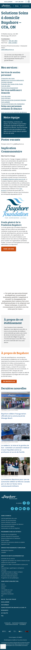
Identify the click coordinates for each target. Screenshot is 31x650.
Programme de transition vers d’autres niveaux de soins (15, 560)
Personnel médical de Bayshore (9, 576)
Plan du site (7, 623)
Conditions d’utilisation (11, 624)
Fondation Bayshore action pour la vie (14, 179)
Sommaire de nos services (8, 558)
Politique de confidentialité (19, 623)
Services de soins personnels (8, 520)
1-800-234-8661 (12, 43)
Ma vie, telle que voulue (8, 599)
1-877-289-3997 (19, 1)
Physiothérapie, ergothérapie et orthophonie (12, 568)
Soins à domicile (6, 515)
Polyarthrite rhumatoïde (7, 594)
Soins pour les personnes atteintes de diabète (13, 542)
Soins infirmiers (5, 98)
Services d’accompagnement (9, 88)
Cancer (3, 584)
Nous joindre (8, 1)
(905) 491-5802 (13, 41)
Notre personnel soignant (7, 526)
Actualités (4, 613)
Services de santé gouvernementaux (12, 556)
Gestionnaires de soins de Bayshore (10, 528)
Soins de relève (5, 86)
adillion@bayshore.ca (7, 49)
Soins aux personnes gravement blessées (13, 100)
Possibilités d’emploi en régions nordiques (12, 572)
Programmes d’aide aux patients (11, 531)
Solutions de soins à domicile (8, 562)
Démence (3, 586)
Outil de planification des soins (9, 518)
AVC (2, 596)
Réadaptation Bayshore (7, 550)
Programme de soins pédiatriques (10, 578)
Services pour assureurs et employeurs (13, 547)
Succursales (5, 604)
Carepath (3, 552)
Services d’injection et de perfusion (10, 536)
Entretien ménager (6, 82)
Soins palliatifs (5, 102)
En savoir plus (10, 381)
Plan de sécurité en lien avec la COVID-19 (13, 607)
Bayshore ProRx (5, 544)
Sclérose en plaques (6, 592)
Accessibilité (23, 624)
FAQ (2, 615)
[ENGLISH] (26, 2)
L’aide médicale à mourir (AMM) (9, 574)
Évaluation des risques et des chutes (12, 84)
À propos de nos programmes (9, 534)
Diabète (3, 588)
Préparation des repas (8, 78)
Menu (16, 6)
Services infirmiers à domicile (8, 522)
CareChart (3, 570)
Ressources (4, 610)
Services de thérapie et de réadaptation (13, 104)
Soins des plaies (6, 96)
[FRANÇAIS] (29, 2)
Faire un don (8, 249)
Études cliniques (5, 540)
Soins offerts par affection (9, 581)
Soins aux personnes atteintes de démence (14, 112)
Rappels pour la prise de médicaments (12, 80)
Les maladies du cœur (7, 590)
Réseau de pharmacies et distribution (10, 538)
